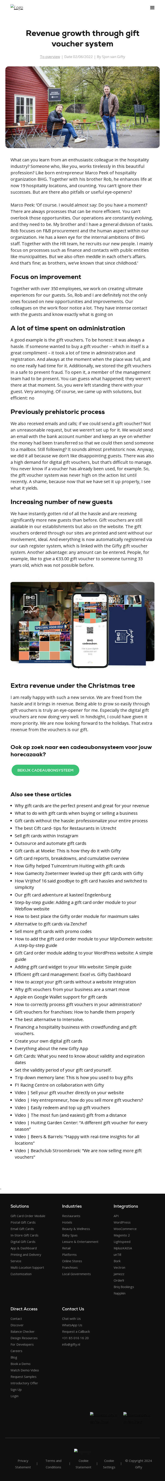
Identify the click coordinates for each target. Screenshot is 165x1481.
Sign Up (16, 1389)
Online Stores (72, 1261)
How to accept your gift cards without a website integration (75, 982)
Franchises (70, 1267)
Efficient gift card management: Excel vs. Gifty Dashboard (73, 974)
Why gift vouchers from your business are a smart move (72, 989)
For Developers (22, 1344)
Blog (14, 1357)
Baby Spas (70, 1235)
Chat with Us (71, 1318)
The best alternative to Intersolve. (49, 1019)
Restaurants (71, 1216)
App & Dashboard (24, 1248)
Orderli (119, 1280)
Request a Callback (76, 1331)
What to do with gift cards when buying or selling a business (76, 813)
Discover (17, 1325)
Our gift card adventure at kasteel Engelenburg (63, 895)
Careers (16, 1351)
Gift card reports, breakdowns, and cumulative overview (72, 858)
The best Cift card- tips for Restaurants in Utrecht (65, 828)
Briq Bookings (124, 1287)
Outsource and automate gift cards (50, 843)
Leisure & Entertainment (80, 1241)
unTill (117, 1254)
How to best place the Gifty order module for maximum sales (77, 916)
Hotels (67, 1222)
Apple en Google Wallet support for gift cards (61, 997)
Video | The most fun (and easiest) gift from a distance (70, 1115)
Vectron (119, 1267)
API (116, 1216)
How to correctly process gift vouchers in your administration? (78, 1004)
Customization (21, 1274)
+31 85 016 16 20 (75, 1338)
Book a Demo (21, 1364)
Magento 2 (122, 1235)
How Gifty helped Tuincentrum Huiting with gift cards (70, 866)
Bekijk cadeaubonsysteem (45, 770)
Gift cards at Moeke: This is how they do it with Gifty (68, 851)
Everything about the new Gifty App (51, 1048)
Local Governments (76, 1274)
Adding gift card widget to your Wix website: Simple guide (73, 967)
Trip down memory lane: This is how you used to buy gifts (74, 1077)
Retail (66, 1248)
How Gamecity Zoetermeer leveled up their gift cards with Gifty (79, 873)
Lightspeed (122, 1241)
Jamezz (119, 1274)
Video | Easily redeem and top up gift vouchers (62, 1107)
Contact (16, 1318)
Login (14, 1396)
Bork (117, 1261)
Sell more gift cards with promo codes (53, 931)
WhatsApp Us (72, 1325)
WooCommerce (125, 1229)
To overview (50, 56)
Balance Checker (23, 1331)
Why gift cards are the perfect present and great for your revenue (82, 806)
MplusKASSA (123, 1248)
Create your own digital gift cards (48, 1041)
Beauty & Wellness (76, 1229)
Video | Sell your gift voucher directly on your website (69, 1092)
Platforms (69, 1254)
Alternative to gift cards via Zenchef (51, 924)
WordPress (122, 1222)
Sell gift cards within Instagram (46, 836)
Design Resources (24, 1338)
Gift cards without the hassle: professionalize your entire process (81, 821)
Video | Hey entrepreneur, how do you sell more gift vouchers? (79, 1100)
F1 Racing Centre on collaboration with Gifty (59, 1085)
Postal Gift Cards (23, 1222)
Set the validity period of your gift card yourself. (63, 1070)
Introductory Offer (24, 1383)
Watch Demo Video (25, 1370)
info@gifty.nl (71, 1344)
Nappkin (119, 1293)
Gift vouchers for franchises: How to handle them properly (74, 1012)
